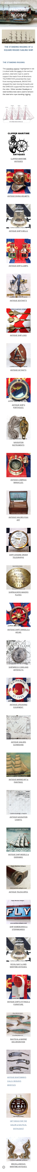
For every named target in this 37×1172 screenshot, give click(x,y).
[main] (18, 13)
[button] (2, 3)
